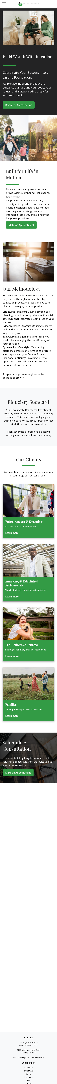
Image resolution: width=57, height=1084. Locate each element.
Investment (28, 1071)
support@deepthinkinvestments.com (28, 1057)
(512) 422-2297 (31, 1045)
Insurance (28, 1077)
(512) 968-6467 (31, 1042)
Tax (28, 1080)
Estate (28, 1074)
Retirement (28, 1067)
